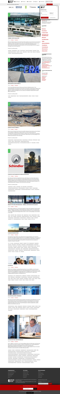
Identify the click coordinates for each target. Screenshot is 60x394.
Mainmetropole (19, 216)
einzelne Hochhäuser (45, 62)
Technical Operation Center (17, 219)
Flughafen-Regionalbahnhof (30, 244)
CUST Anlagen (18, 186)
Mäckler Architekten (17, 141)
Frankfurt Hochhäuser (24, 277)
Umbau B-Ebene (37, 189)
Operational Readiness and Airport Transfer (14, 142)
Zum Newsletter (44, 74)
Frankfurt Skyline (30, 277)
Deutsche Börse (19, 244)
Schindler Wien (29, 217)
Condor (18, 50)
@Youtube (43, 80)
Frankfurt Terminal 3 (36, 354)
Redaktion (12, 85)
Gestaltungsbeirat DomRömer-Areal (13, 355)
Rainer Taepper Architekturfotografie (27, 359)
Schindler (38, 216)
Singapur (32, 217)
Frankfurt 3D (24, 377)
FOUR (9, 277)
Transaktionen (44, 45)
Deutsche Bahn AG (29, 186)
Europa (38, 50)
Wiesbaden (22, 251)
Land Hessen (25, 247)
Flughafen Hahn (24, 244)
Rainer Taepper (20, 359)
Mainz (21, 248)
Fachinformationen (45, 64)
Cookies (40, 391)
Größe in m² (51, 13)
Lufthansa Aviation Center (11, 248)
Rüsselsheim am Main (11, 250)
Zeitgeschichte (44, 50)
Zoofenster (32, 362)
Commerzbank (29, 306)
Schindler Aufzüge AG (16, 217)
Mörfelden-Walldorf (25, 248)
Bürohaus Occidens (27, 351)
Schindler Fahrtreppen (18, 189)
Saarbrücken (16, 250)
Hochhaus (18, 278)
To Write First (16, 85)
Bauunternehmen (10, 275)
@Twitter (43, 78)
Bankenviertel (25, 306)
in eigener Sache (45, 32)
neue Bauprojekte (14, 48)
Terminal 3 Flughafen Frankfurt (12, 362)
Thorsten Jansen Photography (26, 362)
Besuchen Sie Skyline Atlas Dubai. (13, 4)
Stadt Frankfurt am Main (27, 250)
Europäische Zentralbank (34, 275)
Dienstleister (44, 30)
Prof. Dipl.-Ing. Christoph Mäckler (12, 359)
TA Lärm (23, 361)
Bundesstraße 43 (31, 243)
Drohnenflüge (40, 377)
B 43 (28, 243)
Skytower (36, 278)
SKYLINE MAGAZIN (10, 374)
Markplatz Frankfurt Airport (25, 216)
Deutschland (34, 50)
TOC (32, 219)
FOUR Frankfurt (13, 277)
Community (42, 1)
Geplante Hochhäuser (26, 371)
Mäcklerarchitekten (35, 355)
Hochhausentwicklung (26, 374)
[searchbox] (49, 1)
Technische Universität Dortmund (29, 361)
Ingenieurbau (21, 278)
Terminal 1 (37, 142)
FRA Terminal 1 (36, 244)
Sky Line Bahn (34, 142)
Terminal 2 (9, 251)
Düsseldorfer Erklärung (30, 354)
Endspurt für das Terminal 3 (13, 127)
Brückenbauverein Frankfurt (12, 351)
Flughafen (33, 306)
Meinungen (44, 37)
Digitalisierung (24, 275)
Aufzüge (16, 306)
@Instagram (44, 79)
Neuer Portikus (10, 358)
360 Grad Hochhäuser (11, 306)
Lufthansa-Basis (18, 248)
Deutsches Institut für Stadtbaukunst (13, 354)
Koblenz (22, 247)
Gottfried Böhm (24, 355)
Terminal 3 (9, 53)
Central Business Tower (19, 275)
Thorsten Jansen (19, 362)
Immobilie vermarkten (41, 374)
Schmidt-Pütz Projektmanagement (26, 189)
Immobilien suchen (49, 4)
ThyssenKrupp (10, 310)
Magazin (35, 1)
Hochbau (14, 278)
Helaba (12, 278)
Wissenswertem (47, 61)
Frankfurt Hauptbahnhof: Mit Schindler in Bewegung (18, 174)
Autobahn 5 (25, 243)
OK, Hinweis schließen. (30, 392)
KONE (16, 307)
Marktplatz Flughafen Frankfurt (25, 141)
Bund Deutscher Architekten (20, 351)
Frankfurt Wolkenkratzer (36, 277)
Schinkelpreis (34, 359)
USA (34, 219)
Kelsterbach (18, 247)
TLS (19, 251)
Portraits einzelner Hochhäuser (12, 371)
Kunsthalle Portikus (29, 355)
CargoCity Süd (36, 243)
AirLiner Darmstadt (16, 243)
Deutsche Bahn (25, 186)
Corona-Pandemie (22, 50)
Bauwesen (44, 28)
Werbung (39, 371)
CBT (14, 275)
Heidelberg (15, 247)
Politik (43, 41)
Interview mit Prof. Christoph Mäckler (15, 339)
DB (21, 186)
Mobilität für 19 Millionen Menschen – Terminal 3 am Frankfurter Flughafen (23, 204)
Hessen (9, 216)
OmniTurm (30, 278)
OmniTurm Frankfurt (36, 307)
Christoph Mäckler (14, 50)
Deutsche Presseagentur (29, 50)
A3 (8, 243)
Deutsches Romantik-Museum (23, 354)
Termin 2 (23, 219)
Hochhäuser (18, 1)
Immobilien (30, 1)
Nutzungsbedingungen (35, 391)
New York (31, 216)
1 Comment (16, 129)
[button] (52, 1)
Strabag (39, 278)
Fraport (9, 278)
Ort (41, 13)
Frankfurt (36, 306)
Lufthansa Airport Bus (34, 247)
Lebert (12, 216)
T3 (12, 219)
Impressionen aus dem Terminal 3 (14, 83)
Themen (23, 1)
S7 (30, 142)
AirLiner (12, 243)
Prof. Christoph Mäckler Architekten (25, 142)
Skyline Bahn (36, 217)
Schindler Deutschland (11, 189)
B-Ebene (14, 186)
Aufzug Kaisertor (10, 186)
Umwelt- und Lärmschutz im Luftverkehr (17, 53)
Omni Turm (28, 307)
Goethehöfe (19, 355)
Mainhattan (14, 216)
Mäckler (13, 141)
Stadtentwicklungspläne (46, 65)
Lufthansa (29, 247)
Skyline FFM (9, 219)
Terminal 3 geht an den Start (13, 38)
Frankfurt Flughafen (18, 277)
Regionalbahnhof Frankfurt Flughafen (34, 248)
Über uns (9, 377)
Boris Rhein (9, 50)
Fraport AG (9, 141)
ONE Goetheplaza (15, 358)
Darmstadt (9, 244)
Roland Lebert (35, 216)
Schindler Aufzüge (10, 217)
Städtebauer (38, 359)
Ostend (33, 278)
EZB (38, 275)
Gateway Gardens (10, 247)
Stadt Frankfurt (21, 250)
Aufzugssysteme (20, 306)
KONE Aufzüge (20, 307)
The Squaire (16, 251)
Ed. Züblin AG (10, 265)
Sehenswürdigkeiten (45, 43)
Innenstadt (13, 307)
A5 (10, 243)
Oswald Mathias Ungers (21, 358)
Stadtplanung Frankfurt (18, 361)
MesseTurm (24, 307)
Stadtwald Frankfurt (33, 250)
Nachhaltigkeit (26, 278)
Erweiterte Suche (52, 17)
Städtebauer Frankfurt (11, 361)
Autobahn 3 (21, 243)
